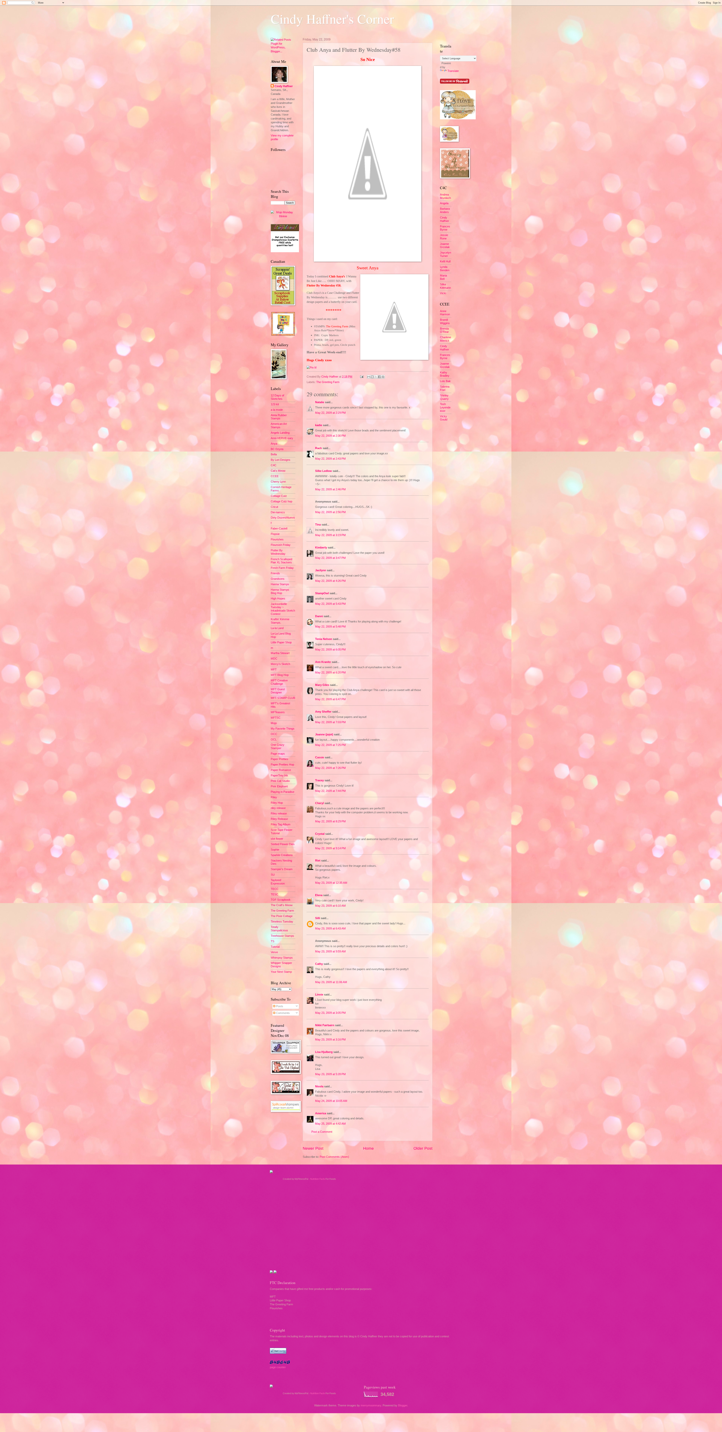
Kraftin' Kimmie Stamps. (280, 621)
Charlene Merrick (445, 339)
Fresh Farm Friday (282, 567)
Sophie (275, 849)
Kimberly (321, 547)
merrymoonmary (371, 1405)
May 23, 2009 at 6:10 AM (330, 905)
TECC (274, 888)
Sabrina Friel (444, 388)
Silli (317, 918)
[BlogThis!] (372, 377)
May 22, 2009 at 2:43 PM (330, 458)
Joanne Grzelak (445, 245)
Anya (274, 443)
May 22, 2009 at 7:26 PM (330, 767)
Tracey (319, 780)
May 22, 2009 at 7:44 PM (330, 790)
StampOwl (322, 593)
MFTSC (276, 717)
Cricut (274, 506)
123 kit (275, 404)
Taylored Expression (278, 882)
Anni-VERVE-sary (282, 438)
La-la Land (277, 628)
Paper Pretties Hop (282, 764)
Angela (444, 203)
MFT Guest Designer (278, 691)
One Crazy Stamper (277, 746)
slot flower (277, 838)
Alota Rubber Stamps (279, 417)
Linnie (319, 994)
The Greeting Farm (328, 382)
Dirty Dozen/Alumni (283, 517)
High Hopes (278, 598)
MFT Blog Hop (280, 674)
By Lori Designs (280, 459)
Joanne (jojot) (324, 734)
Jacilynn (320, 570)
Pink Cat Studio (280, 780)
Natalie (319, 402)
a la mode (277, 409)
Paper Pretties (279, 759)
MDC (274, 658)
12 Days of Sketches (277, 397)
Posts (279, 1006)
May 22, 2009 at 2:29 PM (330, 412)
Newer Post (313, 1148)
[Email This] (369, 377)
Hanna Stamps (280, 584)
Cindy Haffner (330, 376)
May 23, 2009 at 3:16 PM (330, 1039)
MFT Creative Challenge (279, 682)
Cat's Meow (278, 470)
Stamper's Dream (282, 869)
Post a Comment (321, 1131)
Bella (274, 454)
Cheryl (319, 803)
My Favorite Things (282, 728)
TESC (274, 894)
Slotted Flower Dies (283, 844)
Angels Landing (280, 432)
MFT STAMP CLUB (283, 697)
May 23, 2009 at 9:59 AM (330, 951)
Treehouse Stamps (282, 935)
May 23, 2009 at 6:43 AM (330, 928)
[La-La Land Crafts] (458, 118)
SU (273, 874)
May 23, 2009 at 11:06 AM (331, 982)
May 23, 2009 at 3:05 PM (330, 1012)
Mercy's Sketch (280, 664)
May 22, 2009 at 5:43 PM (330, 603)
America (320, 1113)
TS (272, 941)
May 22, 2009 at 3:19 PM (330, 535)
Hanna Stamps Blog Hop (280, 591)
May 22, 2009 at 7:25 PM (330, 744)
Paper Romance (281, 770)
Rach (318, 448)
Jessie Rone (444, 237)
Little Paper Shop (281, 642)
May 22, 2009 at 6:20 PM (330, 672)
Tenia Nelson (323, 639)
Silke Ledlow (323, 470)
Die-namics (278, 512)
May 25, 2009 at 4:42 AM (330, 1123)
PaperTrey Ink (279, 775)
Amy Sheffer (323, 711)
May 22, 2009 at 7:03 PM (330, 722)
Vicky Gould (443, 418)
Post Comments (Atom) (334, 1156)
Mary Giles (322, 684)
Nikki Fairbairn (324, 1025)
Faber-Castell (279, 528)
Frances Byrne (445, 228)
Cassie (319, 757)
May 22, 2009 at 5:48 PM (330, 626)
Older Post (422, 1148)
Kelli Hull (445, 261)
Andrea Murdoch (445, 196)
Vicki (443, 293)
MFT (274, 669)
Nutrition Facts (317, 1179)
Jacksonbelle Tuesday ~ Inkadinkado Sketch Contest (283, 609)
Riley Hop (277, 802)
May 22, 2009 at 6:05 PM (330, 649)
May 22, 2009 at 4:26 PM (330, 580)
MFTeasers (278, 712)
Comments (282, 1013)
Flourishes (277, 539)
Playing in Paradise (282, 791)
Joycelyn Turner (445, 254)
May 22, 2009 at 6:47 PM (330, 699)
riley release (278, 808)
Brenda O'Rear (444, 330)
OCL (274, 739)
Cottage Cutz (279, 495)
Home (368, 1148)
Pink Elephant (279, 786)
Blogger (402, 1405)
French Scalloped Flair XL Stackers (281, 561)
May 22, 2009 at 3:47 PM (330, 557)
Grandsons (277, 578)
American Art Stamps (279, 425)
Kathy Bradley (444, 374)
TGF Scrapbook (280, 899)
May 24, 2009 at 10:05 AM (331, 1100)
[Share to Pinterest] (383, 377)
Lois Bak (445, 381)
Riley (274, 797)
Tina (318, 524)
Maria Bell (443, 277)
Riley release (279, 813)
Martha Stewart (280, 653)
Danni (319, 616)
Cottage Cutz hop (281, 501)
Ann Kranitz (323, 661)
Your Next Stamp (281, 971)
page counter (278, 1367)
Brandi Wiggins (445, 321)
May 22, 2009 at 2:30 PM (330, 435)
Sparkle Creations (282, 855)
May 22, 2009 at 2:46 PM (330, 489)
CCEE (275, 476)
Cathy (319, 963)
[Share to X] (376, 377)
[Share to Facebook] (379, 377)
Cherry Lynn (278, 481)
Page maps (278, 753)
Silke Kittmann (445, 286)
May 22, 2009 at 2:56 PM (330, 512)
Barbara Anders (445, 210)
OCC (274, 734)
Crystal (320, 833)
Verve (274, 952)
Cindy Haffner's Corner (332, 18)
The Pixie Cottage (282, 916)
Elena (318, 895)
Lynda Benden (444, 268)
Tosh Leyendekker (445, 407)
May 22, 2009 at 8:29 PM (330, 821)
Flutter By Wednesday (278, 552)
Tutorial (275, 946)
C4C (273, 465)
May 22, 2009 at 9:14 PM (330, 848)
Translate (453, 70)
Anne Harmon (445, 313)
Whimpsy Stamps (282, 957)
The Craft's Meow (282, 905)
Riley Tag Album (280, 824)
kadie (318, 425)
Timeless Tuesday (282, 921)
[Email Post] (361, 376)
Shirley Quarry (444, 397)
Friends (275, 573)
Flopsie (275, 533)
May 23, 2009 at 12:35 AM (331, 882)
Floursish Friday (280, 544)
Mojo (274, 723)
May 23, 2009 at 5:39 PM (330, 1074)
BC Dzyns (277, 449)
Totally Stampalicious (279, 928)
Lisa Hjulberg (324, 1051)
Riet (317, 860)
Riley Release (279, 818)
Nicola (319, 1086)
